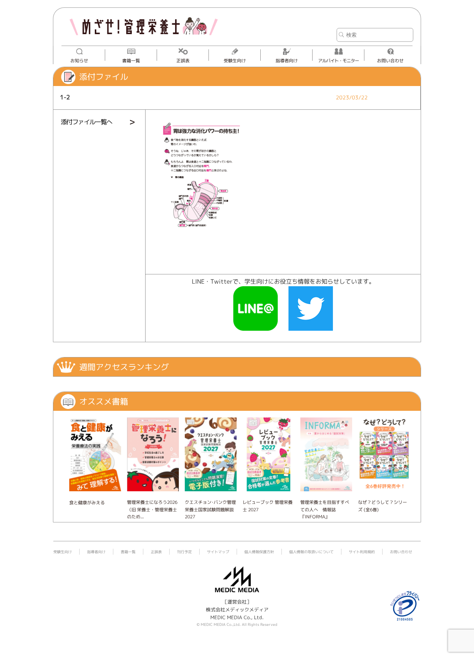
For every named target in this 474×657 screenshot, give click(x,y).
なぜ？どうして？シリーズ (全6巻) (382, 505)
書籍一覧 (131, 60)
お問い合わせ (390, 60)
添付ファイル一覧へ (86, 122)
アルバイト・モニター (338, 60)
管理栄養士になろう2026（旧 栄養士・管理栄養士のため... (152, 509)
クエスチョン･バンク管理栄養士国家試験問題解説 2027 (210, 509)
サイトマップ (218, 551)
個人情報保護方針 (259, 551)
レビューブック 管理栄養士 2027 (268, 505)
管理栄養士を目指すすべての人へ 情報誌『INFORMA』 (324, 509)
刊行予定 (184, 551)
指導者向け (287, 60)
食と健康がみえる (87, 502)
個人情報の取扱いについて (311, 551)
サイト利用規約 (362, 551)
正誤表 (183, 60)
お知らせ (79, 60)
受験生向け (235, 60)
